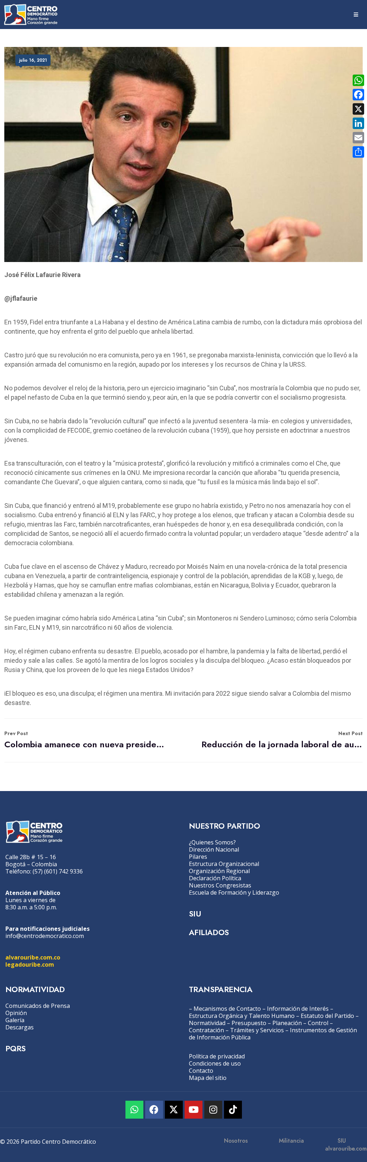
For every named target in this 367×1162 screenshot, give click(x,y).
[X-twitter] (174, 1110)
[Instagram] (213, 1110)
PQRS (15, 1048)
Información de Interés (298, 1009)
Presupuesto (249, 1023)
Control (318, 1023)
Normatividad (207, 1023)
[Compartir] (358, 152)
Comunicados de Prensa (37, 1006)
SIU (195, 913)
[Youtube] (193, 1110)
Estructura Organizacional (224, 864)
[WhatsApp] (358, 80)
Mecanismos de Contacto (227, 1009)
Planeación (287, 1023)
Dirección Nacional (214, 849)
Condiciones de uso (215, 1063)
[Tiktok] (233, 1110)
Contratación (206, 1030)
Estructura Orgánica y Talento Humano (242, 1016)
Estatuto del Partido (327, 1016)
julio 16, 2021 (33, 60)
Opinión (16, 1013)
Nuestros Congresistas (220, 885)
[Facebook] (154, 1110)
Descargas (19, 1027)
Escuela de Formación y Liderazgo (234, 892)
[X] (358, 109)
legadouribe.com (29, 964)
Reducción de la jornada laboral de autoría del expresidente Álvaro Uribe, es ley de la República (282, 740)
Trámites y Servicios (257, 1030)
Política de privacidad (217, 1056)
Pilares (198, 857)
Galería (14, 1020)
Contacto (201, 1071)
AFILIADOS (209, 932)
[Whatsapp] (134, 1110)
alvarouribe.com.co (32, 957)
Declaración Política (215, 878)
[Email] (358, 137)
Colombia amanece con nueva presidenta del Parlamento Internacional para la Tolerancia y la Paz (85, 740)
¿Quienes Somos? (212, 842)
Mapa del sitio (208, 1078)
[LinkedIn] (358, 123)
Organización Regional (219, 871)
